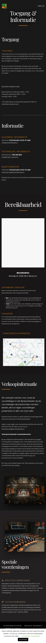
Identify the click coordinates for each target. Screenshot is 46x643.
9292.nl (25, 306)
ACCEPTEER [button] (23, 640)
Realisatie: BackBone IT (33, 626)
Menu (40, 6)
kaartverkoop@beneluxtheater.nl (13, 172)
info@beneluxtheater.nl (10, 142)
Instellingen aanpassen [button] (31, 636)
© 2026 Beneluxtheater (13, 626)
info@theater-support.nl (10, 157)
